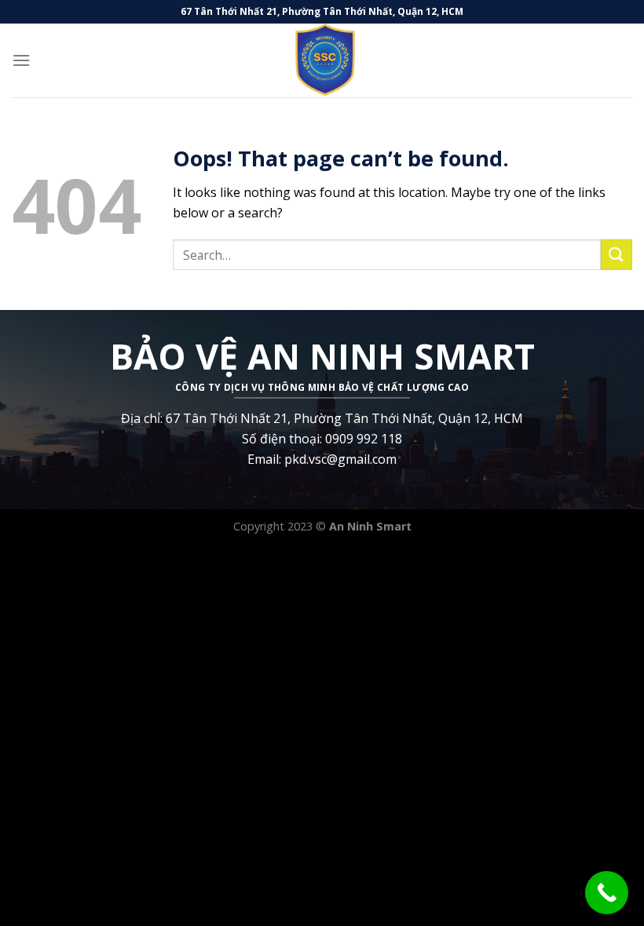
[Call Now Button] (606, 892)
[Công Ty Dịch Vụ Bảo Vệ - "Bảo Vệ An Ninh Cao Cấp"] (322, 60)
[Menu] (21, 60)
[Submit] (616, 254)
